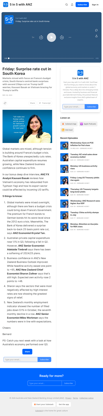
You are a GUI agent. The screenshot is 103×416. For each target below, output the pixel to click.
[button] (33, 37)
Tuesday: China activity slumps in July (84, 213)
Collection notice (86, 398)
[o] (64, 146)
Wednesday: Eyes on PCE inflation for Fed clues (81, 144)
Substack (39, 410)
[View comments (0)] (96, 30)
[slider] (51, 58)
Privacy (68, 398)
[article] (80, 146)
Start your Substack (45, 404)
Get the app (64, 404)
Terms (75, 398)
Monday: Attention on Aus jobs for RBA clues (84, 225)
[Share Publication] (72, 4)
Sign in (95, 4)
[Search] (66, 4)
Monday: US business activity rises (83, 167)
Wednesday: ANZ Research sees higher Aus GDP (85, 202)
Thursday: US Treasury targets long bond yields (84, 190)
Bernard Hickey (86, 148)
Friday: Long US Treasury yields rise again (84, 178)
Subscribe (82, 4)
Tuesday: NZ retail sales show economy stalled (83, 155)
